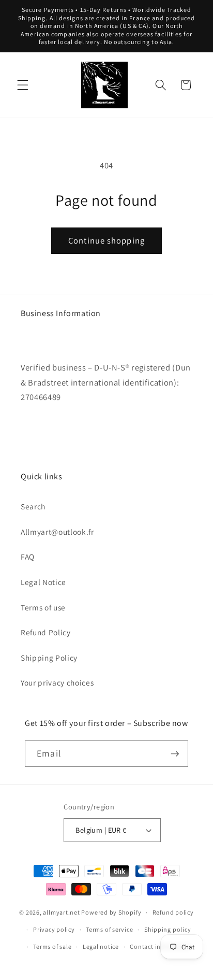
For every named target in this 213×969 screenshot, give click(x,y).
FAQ (28, 556)
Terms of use (43, 607)
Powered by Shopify (111, 912)
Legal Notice (43, 582)
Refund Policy (46, 632)
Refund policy (173, 912)
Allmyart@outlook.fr (57, 531)
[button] (22, 85)
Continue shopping (106, 240)
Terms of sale (52, 946)
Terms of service (109, 929)
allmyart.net (61, 912)
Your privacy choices (57, 682)
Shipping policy (167, 929)
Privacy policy (54, 929)
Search (33, 506)
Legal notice (101, 946)
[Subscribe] (174, 753)
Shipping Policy (49, 657)
